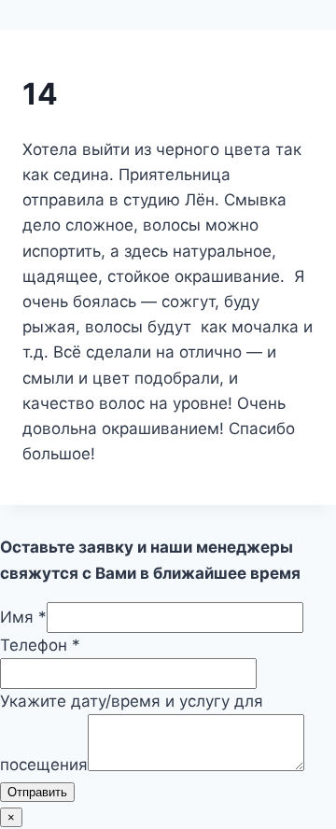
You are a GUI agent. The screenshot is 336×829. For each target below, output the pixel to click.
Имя (23, 617)
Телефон (40, 645)
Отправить (37, 792)
